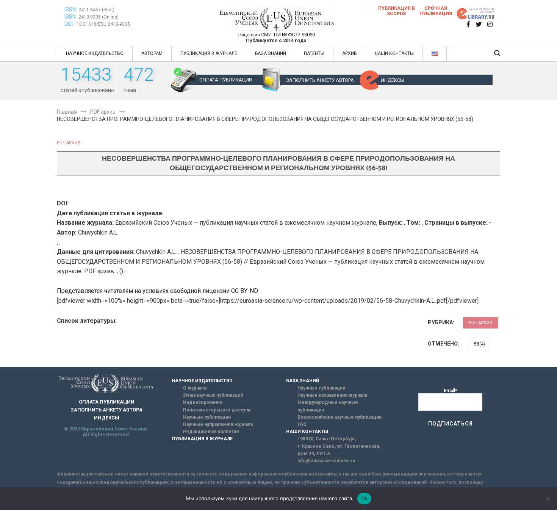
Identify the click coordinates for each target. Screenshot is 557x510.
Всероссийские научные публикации (339, 417)
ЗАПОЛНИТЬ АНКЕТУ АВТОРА (320, 80)
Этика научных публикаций (213, 395)
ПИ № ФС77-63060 (294, 35)
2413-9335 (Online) (98, 17)
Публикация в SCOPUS (396, 11)
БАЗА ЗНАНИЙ (270, 53)
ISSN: (70, 9)
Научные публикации (207, 417)
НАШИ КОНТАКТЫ (394, 53)
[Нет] (547, 498)
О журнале (195, 388)
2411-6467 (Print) (96, 10)
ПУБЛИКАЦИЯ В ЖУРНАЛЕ (208, 53)
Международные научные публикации (327, 406)
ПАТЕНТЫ (314, 53)
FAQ (302, 424)
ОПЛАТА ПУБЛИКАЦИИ (225, 80)
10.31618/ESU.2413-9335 (103, 24)
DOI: (69, 24)
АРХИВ (349, 53)
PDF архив (69, 142)
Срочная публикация (435, 11)
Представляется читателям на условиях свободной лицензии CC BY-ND (157, 290)
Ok (364, 498)
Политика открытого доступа (216, 410)
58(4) (479, 344)
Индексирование (202, 402)
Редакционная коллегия (211, 431)
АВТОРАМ (152, 53)
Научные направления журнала (218, 424)
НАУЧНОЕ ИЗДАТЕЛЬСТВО (95, 53)
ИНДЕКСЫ (392, 80)
